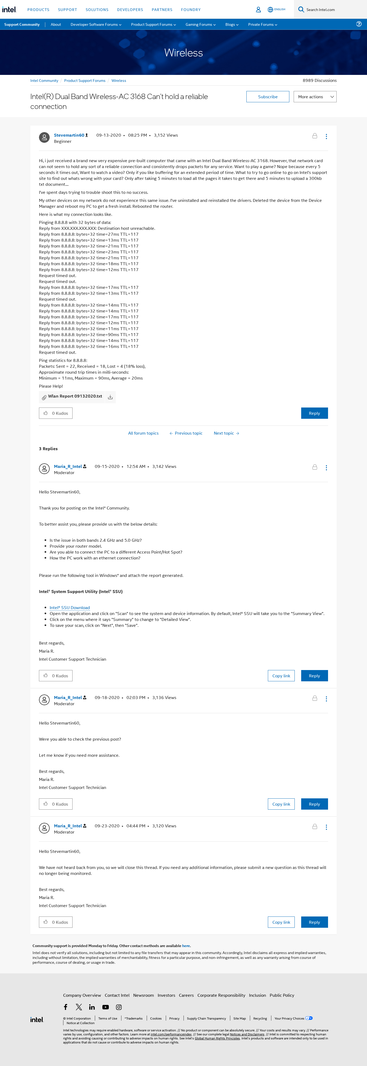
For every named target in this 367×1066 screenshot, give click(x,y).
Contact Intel (117, 995)
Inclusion (257, 995)
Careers (186, 995)
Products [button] (38, 9)
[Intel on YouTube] (105, 1008)
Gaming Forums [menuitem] (199, 24)
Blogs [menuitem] (230, 24)
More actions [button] (310, 96)
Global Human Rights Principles (217, 1037)
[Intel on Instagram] (118, 1008)
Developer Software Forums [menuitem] (94, 24)
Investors (166, 995)
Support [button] (67, 9)
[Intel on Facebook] (65, 1008)
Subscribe (268, 96)
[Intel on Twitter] (79, 1008)
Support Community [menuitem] (21, 24)
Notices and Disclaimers (247, 1033)
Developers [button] (130, 9)
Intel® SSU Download (70, 607)
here (186, 945)
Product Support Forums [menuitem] (151, 24)
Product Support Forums (85, 80)
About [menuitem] (56, 24)
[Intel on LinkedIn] (92, 1008)
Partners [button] (162, 9)
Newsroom (143, 995)
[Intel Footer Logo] (37, 1019)
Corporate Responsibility (221, 995)
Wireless (118, 80)
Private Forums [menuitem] (261, 24)
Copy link (281, 675)
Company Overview (82, 995)
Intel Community (44, 80)
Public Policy (282, 995)
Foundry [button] (191, 9)
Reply (314, 413)
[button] (325, 136)
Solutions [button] (97, 9)
